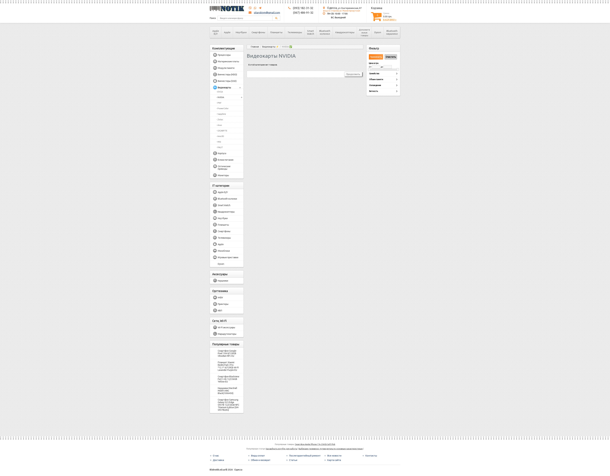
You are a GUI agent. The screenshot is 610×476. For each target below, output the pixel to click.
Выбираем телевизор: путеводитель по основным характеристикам (331, 449)
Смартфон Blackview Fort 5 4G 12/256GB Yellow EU (228, 379)
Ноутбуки (241, 32)
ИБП (220, 310)
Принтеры (223, 304)
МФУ (220, 297)
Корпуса (222, 153)
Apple (227, 32)
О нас (216, 455)
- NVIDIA (220, 97)
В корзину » (389, 19)
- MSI (218, 142)
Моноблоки (224, 251)
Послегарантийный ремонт (305, 455)
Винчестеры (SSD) (227, 81)
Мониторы (223, 175)
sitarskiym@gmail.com (267, 12)
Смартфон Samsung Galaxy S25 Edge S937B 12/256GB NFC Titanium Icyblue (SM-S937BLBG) (228, 404)
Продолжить (353, 74)
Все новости (334, 455)
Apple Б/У (215, 32)
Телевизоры (295, 32)
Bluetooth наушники (392, 32)
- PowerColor (222, 108)
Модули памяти (226, 68)
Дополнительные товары (364, 33)
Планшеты (276, 32)
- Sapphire (221, 114)
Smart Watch (310, 32)
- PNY (218, 103)
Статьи (293, 460)
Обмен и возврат (260, 460)
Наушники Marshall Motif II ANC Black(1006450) (227, 390)
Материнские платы (228, 61)
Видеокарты (224, 87)
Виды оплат (258, 455)
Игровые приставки (228, 257)
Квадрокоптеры (344, 32)
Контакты (371, 455)
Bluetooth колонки (324, 32)
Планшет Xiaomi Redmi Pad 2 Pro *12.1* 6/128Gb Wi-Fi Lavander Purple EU (228, 366)
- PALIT (219, 147)
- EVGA (219, 92)
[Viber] (250, 8)
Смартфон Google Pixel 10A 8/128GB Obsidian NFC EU (227, 353)
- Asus (219, 125)
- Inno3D (220, 136)
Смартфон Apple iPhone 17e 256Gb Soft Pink (315, 444)
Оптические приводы (224, 167)
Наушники (223, 280)
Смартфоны (258, 32)
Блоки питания (225, 160)
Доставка (218, 460)
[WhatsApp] (254, 8)
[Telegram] (259, 8)
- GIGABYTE (221, 130)
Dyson (377, 32)
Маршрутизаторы (227, 334)
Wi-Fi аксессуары (226, 327)
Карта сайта (334, 460)
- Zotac (219, 119)
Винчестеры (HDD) (227, 74)
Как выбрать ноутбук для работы (281, 449)
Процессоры (224, 55)
